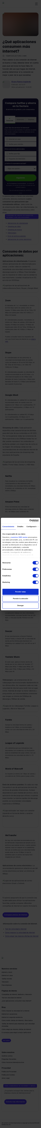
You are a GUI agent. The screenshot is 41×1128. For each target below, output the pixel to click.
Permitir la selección (20, 598)
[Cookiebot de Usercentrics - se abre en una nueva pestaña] (29, 520)
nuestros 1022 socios (19, 537)
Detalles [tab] (20, 526)
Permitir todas (20, 592)
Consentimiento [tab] (8, 526)
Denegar (20, 605)
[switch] (36, 569)
